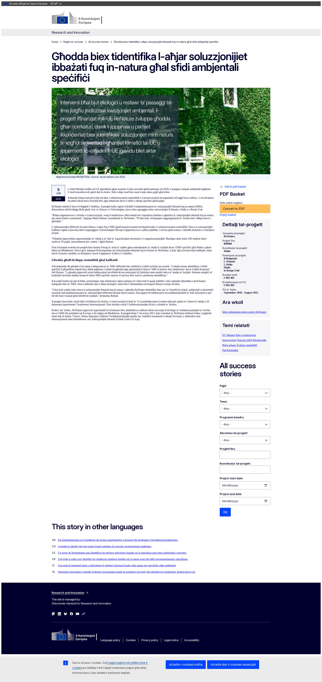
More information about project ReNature (244, 312)
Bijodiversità (259, 340)
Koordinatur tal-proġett (235, 463)
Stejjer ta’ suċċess (73, 41)
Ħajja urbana (229, 345)
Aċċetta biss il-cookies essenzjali (233, 664)
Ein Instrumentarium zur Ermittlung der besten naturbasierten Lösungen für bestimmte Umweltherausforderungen (118, 540)
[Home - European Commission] (79, 18)
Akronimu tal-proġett (233, 433)
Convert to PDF (234, 208)
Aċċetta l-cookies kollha (185, 664)
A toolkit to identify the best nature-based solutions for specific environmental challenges (104, 546)
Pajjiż (223, 385)
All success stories (98, 41)
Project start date (231, 478)
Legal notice (171, 640)
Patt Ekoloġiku (230, 350)
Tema (223, 401)
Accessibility (191, 640)
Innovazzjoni (229, 340)
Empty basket (228, 214)
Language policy (110, 640)
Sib (225, 512)
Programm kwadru (232, 417)
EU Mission (228, 335)
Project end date (230, 494)
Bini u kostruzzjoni (246, 335)
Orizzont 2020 (244, 340)
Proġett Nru (227, 448)
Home (55, 41)
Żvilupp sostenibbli (247, 345)
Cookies (131, 640)
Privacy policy (149, 640)
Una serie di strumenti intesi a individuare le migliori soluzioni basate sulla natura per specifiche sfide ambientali (117, 565)
